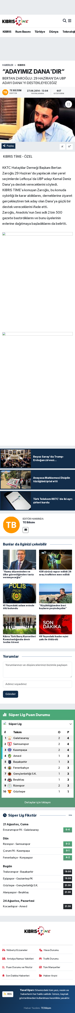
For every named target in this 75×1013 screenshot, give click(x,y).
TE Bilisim (29, 522)
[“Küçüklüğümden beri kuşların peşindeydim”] (55, 593)
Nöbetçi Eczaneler (17, 950)
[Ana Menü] (69, 21)
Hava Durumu (51, 950)
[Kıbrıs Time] (15, 21)
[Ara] (64, 21)
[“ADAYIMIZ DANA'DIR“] (37, 120)
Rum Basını (23, 31)
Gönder (10, 694)
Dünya (53, 31)
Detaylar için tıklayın (38, 802)
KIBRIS (7, 31)
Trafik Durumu (51, 958)
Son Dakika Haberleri (17, 975)
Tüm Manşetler (51, 967)
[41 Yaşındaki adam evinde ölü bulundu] (19, 593)
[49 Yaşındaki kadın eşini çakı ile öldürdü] (55, 624)
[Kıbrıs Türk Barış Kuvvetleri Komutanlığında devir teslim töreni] (19, 624)
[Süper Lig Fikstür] (70, 815)
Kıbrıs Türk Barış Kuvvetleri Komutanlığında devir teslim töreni (19, 639)
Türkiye (40, 31)
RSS (9, 994)
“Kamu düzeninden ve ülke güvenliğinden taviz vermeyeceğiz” (18, 574)
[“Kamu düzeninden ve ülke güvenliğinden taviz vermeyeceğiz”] (19, 559)
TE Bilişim (46, 1008)
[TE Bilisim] (11, 524)
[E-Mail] (25, 530)
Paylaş (10, 146)
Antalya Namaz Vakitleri (20, 958)
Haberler (7, 65)
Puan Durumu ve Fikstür (19, 967)
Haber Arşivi (50, 975)
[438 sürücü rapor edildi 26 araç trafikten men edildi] (55, 559)
